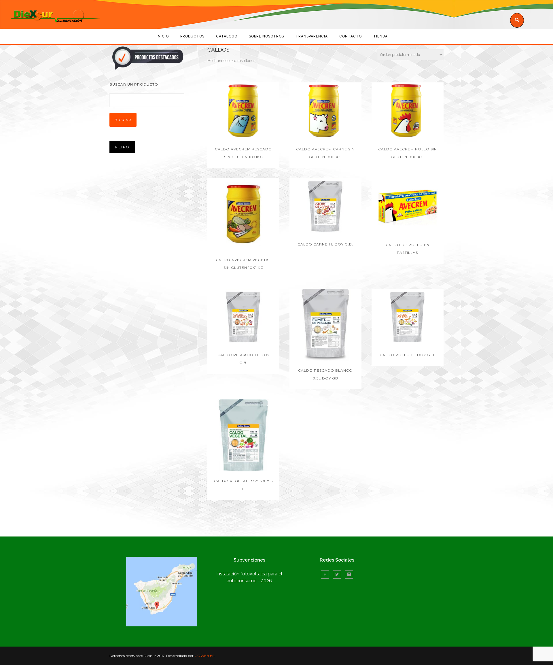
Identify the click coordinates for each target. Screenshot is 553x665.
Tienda (380, 36)
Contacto (350, 36)
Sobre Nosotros (266, 36)
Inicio (163, 36)
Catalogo (226, 36)
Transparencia (312, 36)
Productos (192, 36)
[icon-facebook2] (326, 574)
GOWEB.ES (204, 655)
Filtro (122, 147)
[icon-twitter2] (338, 574)
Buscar (123, 120)
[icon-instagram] (349, 574)
